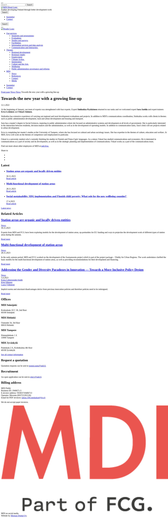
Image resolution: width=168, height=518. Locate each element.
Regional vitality (18, 55)
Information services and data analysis (27, 45)
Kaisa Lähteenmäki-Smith (12, 280)
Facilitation (16, 43)
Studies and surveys (20, 40)
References (16, 76)
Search (5, 12)
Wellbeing (16, 66)
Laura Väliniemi (8, 285)
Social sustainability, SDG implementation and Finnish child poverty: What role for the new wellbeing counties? (66, 196)
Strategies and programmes (23, 36)
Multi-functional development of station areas (30, 183)
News (14, 74)
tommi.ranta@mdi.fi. (37, 366)
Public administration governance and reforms (30, 69)
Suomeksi (10, 17)
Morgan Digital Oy (19, 516)
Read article (11, 178)
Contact (9, 19)
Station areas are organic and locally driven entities (33, 171)
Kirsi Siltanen (6, 282)
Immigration (17, 62)
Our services (11, 33)
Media (14, 81)
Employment (17, 57)
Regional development (21, 52)
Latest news (6, 208)
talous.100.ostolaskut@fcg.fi (33, 398)
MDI (8, 71)
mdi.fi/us (45, 146)
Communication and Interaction (25, 47)
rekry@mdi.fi (35, 377)
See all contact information (12, 354)
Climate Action (18, 59)
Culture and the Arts (20, 64)
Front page (5, 92)
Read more (5, 239)
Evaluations (16, 38)
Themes (9, 50)
